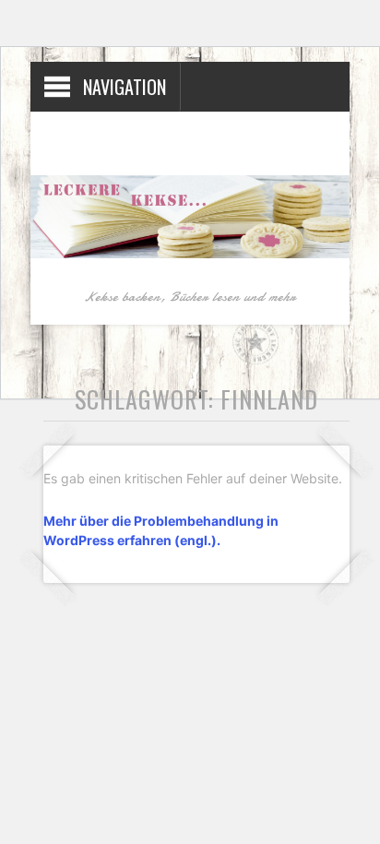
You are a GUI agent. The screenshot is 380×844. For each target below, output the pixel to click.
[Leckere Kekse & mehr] (190, 254)
